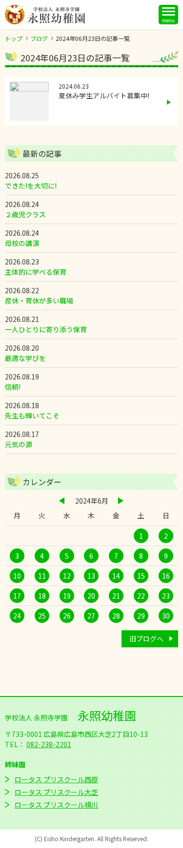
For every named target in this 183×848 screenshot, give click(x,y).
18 (42, 596)
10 (17, 576)
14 (116, 576)
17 (17, 596)
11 (42, 576)
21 (116, 596)
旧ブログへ (146, 638)
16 (166, 576)
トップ (13, 38)
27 (91, 616)
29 (141, 616)
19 (67, 596)
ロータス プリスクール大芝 (56, 792)
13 (91, 576)
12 (67, 576)
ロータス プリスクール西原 (56, 779)
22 (141, 596)
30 (166, 616)
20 (91, 596)
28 (116, 616)
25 (42, 616)
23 (166, 596)
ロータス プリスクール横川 (56, 805)
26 (67, 616)
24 (17, 616)
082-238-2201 (48, 744)
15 (141, 576)
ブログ (39, 38)
